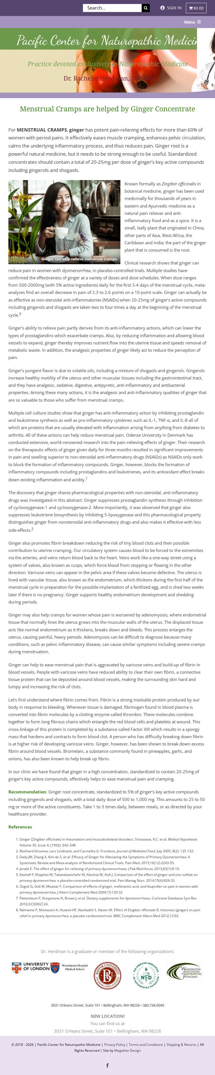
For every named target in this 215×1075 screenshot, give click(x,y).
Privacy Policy (114, 1044)
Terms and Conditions (146, 1044)
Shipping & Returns (181, 1044)
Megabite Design (127, 1050)
